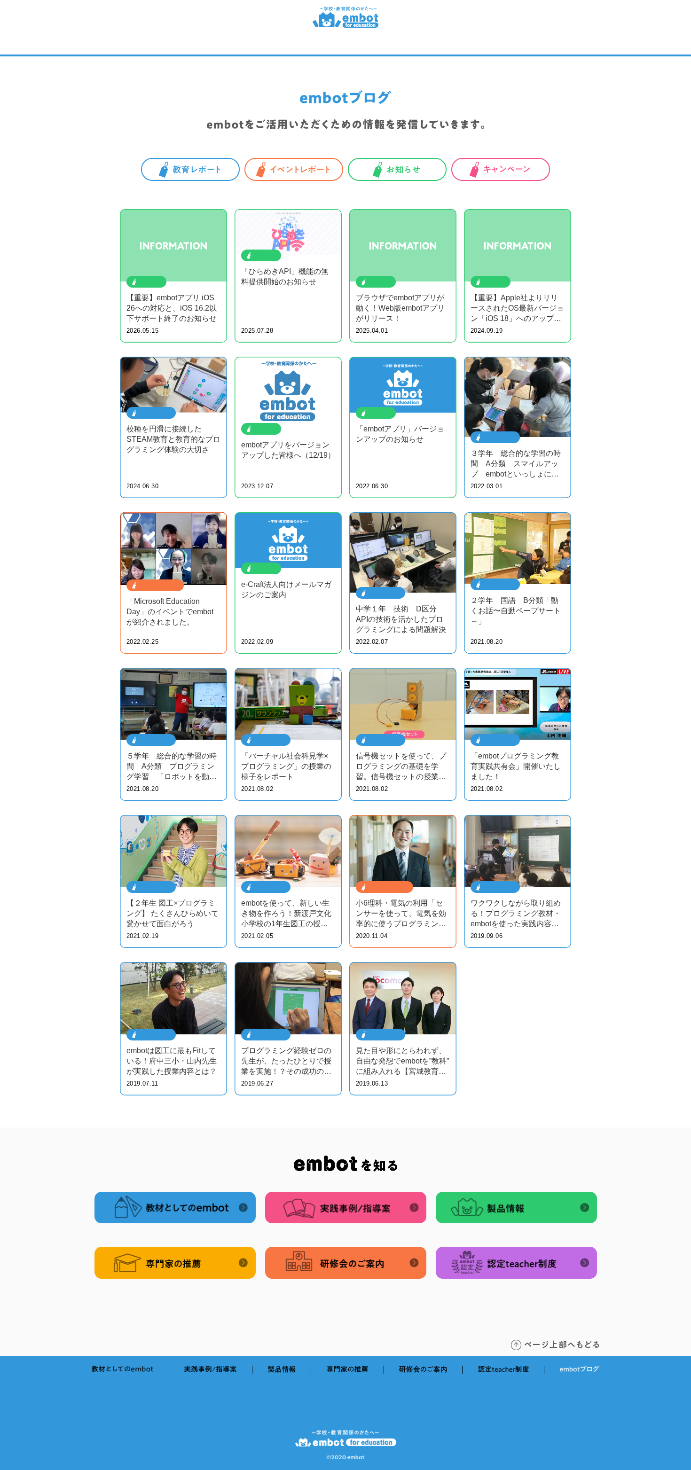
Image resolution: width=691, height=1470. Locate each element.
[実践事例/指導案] (231, 46)
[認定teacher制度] (501, 46)
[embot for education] (345, 25)
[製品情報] (296, 46)
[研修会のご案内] (425, 46)
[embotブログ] (576, 46)
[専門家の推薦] (355, 46)
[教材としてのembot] (147, 46)
